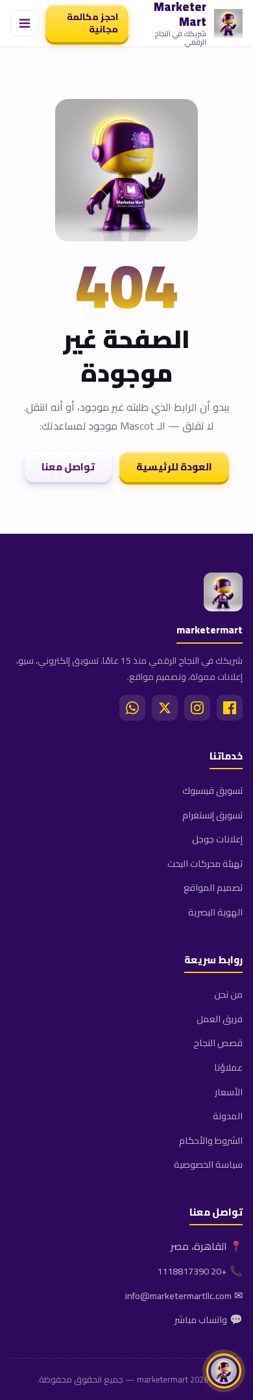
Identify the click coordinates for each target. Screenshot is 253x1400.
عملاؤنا (228, 1067)
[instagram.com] (197, 708)
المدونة (228, 1115)
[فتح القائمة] (24, 23)
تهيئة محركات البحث (205, 863)
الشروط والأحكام (211, 1140)
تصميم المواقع (213, 887)
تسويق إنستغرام (212, 815)
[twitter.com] (165, 708)
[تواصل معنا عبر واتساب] (223, 1370)
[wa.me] (132, 708)
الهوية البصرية (215, 912)
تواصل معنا (68, 466)
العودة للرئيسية (174, 466)
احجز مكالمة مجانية (92, 23)
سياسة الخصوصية (208, 1164)
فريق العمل (220, 1018)
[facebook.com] (230, 708)
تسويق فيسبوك (212, 790)
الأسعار (229, 1091)
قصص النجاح (218, 1042)
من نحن (228, 994)
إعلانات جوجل (217, 839)
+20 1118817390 (192, 1271)
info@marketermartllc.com (178, 1295)
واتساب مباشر (201, 1319)
